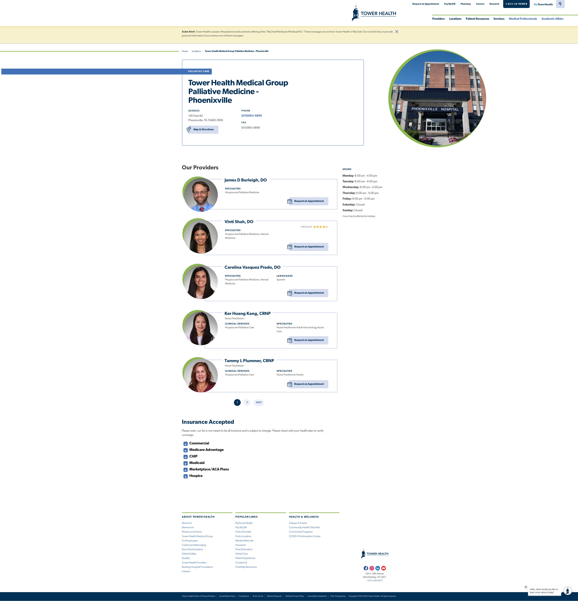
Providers (438, 19)
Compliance (244, 596)
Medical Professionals (523, 19)
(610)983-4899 (251, 115)
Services (499, 19)
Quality (186, 558)
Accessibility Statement (317, 596)
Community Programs (300, 532)
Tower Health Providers (194, 562)
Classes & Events (298, 523)
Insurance (240, 545)
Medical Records (244, 540)
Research (494, 4)
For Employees (190, 540)
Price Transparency (338, 596)
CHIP (193, 456)
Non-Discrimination (192, 549)
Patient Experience (245, 558)
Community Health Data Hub (304, 527)
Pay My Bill (449, 4)
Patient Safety (189, 554)
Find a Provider (243, 532)
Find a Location (243, 536)
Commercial (199, 443)
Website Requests (274, 596)
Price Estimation (243, 549)
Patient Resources (477, 19)
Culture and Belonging (194, 545)
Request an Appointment (425, 4)
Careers (480, 4)
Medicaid (197, 463)
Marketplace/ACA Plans (209, 469)
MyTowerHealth (543, 4)
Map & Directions (203, 129)
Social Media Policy (227, 596)
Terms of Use (258, 596)
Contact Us (241, 562)
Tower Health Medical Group (197, 536)
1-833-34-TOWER (516, 4)
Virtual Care (241, 554)
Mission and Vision (192, 532)
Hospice (196, 476)
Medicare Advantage (206, 450)
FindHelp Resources (246, 567)
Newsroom (188, 527)
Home (185, 51)
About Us (187, 523)
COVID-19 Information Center (304, 536)
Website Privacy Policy (294, 596)
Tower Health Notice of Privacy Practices (198, 596)
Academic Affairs (553, 19)
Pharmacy (466, 4)
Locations (455, 19)
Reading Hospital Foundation (197, 567)
